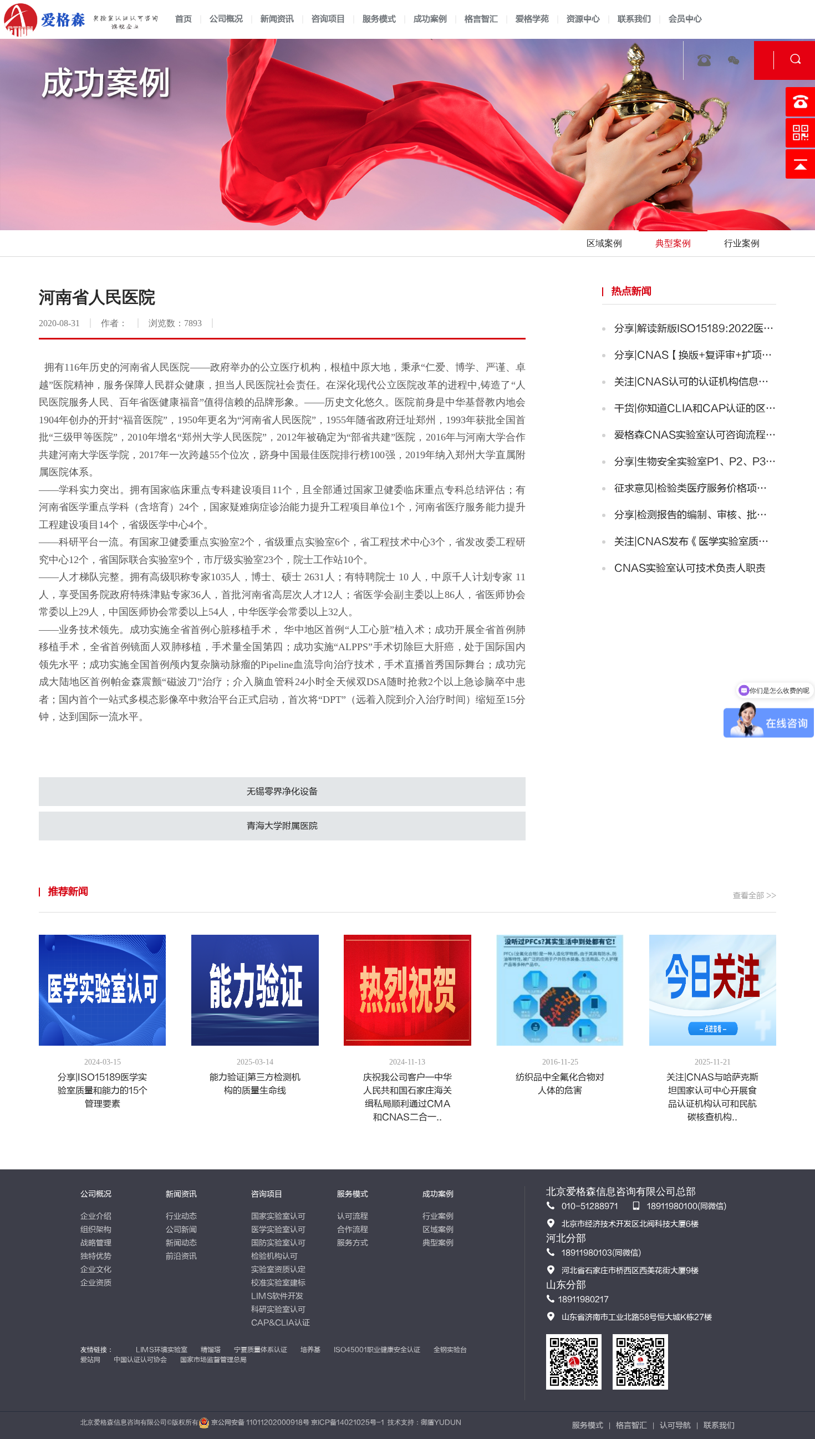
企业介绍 (95, 1216)
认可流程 (352, 1216)
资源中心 (583, 19)
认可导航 (675, 1425)
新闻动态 (181, 1243)
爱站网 (90, 1360)
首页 (183, 19)
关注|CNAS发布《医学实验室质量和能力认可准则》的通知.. (695, 542)
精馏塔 (211, 1350)
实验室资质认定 (278, 1269)
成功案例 (430, 19)
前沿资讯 (181, 1256)
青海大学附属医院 (282, 826)
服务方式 (352, 1243)
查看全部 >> (754, 895)
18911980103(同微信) (601, 1253)
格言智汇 (481, 19)
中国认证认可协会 (140, 1360)
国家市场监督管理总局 (213, 1360)
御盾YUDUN (441, 1422)
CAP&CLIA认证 (280, 1322)
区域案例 (438, 1229)
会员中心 (685, 19)
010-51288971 (590, 1206)
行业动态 (181, 1216)
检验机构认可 (274, 1256)
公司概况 (226, 19)
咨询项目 (328, 19)
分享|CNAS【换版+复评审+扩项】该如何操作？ (695, 355)
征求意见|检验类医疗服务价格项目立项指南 (695, 488)
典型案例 (438, 1243)
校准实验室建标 (278, 1283)
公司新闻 (181, 1229)
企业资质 (95, 1283)
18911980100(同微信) (686, 1206)
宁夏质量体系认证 (260, 1350)
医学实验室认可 (278, 1229)
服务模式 (379, 19)
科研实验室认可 (278, 1309)
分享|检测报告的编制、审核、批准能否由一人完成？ (695, 515)
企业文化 (95, 1269)
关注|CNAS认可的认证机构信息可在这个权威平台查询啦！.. (695, 382)
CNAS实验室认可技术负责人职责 (690, 568)
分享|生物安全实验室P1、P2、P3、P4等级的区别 (695, 462)
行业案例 (438, 1216)
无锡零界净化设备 (282, 792)
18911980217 (583, 1299)
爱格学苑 (532, 19)
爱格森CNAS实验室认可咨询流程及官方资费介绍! (695, 435)
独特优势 (95, 1256)
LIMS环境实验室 (161, 1350)
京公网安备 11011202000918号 (260, 1422)
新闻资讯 (277, 19)
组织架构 (95, 1229)
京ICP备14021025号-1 (347, 1422)
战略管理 (95, 1243)
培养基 (310, 1350)
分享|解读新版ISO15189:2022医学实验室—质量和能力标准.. (695, 329)
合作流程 (352, 1229)
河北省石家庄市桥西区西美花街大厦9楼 (630, 1270)
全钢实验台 (450, 1350)
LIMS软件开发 (277, 1296)
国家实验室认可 (278, 1216)
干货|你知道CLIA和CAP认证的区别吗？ (695, 408)
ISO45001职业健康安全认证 (377, 1350)
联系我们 (634, 19)
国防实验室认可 (278, 1243)
